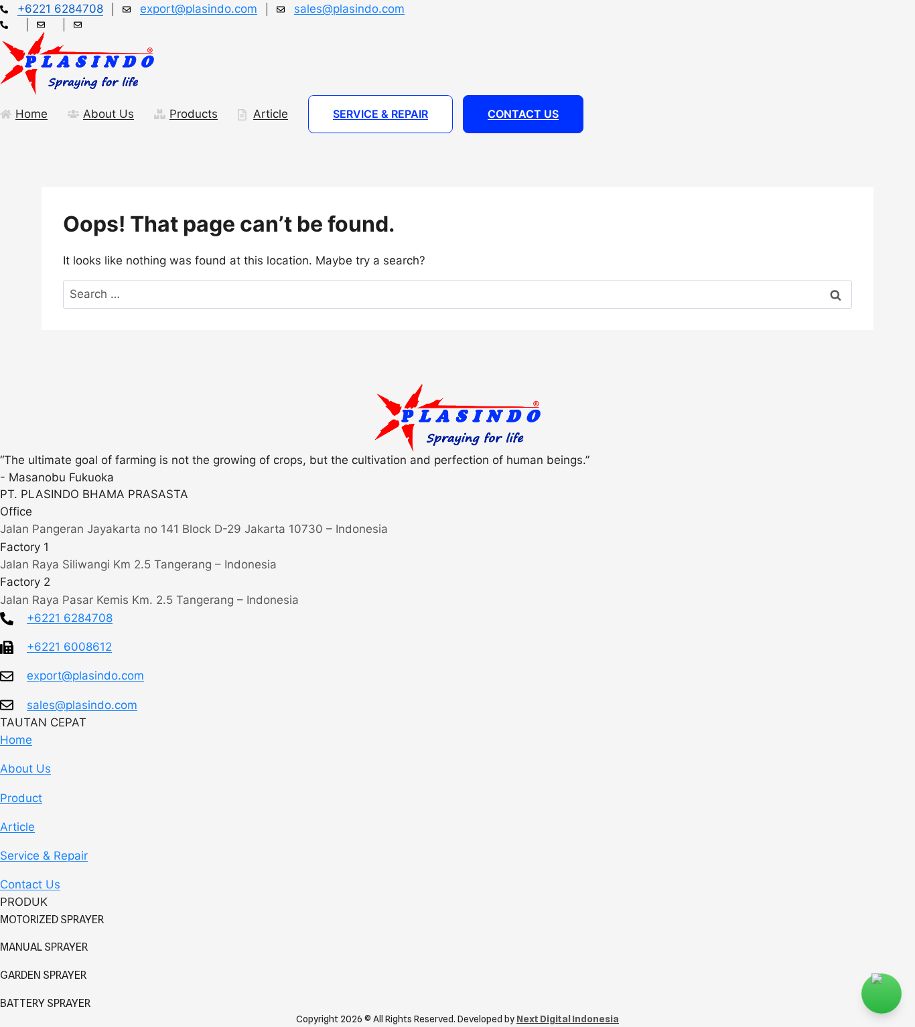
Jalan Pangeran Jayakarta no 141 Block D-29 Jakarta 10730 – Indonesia (194, 529)
